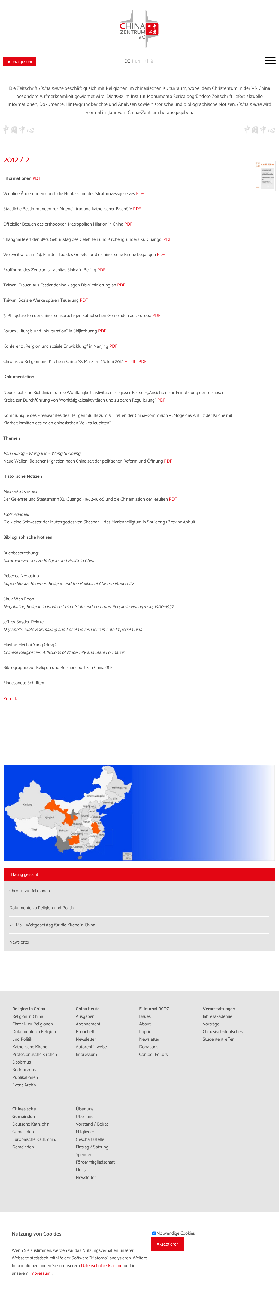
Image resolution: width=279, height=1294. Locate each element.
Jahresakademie (217, 1016)
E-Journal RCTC (154, 1009)
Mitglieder (85, 1132)
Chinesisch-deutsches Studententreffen (223, 1035)
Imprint (146, 1032)
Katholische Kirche (29, 1047)
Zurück (10, 699)
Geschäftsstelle (90, 1139)
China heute (88, 1009)
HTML (130, 361)
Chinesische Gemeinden (24, 1112)
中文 (149, 61)
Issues (145, 1016)
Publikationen (25, 1077)
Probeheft (85, 1032)
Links (81, 1170)
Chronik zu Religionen (32, 1024)
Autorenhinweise (91, 1047)
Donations (148, 1047)
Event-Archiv (24, 1085)
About (145, 1024)
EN (137, 61)
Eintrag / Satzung (92, 1147)
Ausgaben (85, 1016)
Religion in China (28, 1009)
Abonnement (88, 1024)
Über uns (84, 1109)
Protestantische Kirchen (34, 1054)
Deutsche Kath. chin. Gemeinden (31, 1128)
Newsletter (86, 1039)
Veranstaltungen (219, 1009)
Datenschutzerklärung (102, 1266)
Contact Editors (153, 1054)
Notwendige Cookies (176, 1233)
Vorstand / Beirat (92, 1124)
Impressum (86, 1054)
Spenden (84, 1155)
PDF (36, 178)
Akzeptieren (168, 1244)
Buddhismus (24, 1070)
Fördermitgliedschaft (95, 1162)
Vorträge (211, 1024)
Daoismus (21, 1062)
